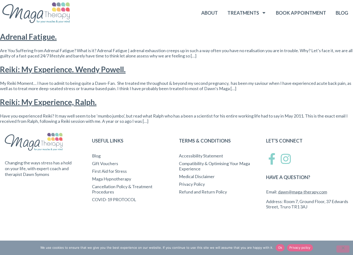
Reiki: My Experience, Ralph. (48, 102)
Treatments (243, 13)
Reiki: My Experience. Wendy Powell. (63, 69)
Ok (280, 247)
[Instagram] (286, 159)
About (209, 13)
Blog (342, 13)
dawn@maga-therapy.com (302, 191)
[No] (342, 249)
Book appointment (301, 13)
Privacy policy (299, 247)
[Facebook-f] (272, 159)
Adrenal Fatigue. (28, 36)
